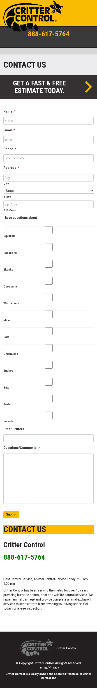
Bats (6, 387)
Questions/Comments (21, 448)
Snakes (8, 370)
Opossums (10, 286)
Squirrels (9, 236)
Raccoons (10, 252)
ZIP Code (10, 210)
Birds (6, 404)
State (7, 196)
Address (11, 168)
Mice (6, 320)
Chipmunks (10, 354)
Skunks (8, 269)
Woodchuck (11, 303)
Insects (8, 421)
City (6, 183)
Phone (9, 149)
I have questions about (20, 217)
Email (9, 130)
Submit (11, 514)
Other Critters (13, 429)
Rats (6, 337)
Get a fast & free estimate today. (39, 86)
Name (9, 111)
